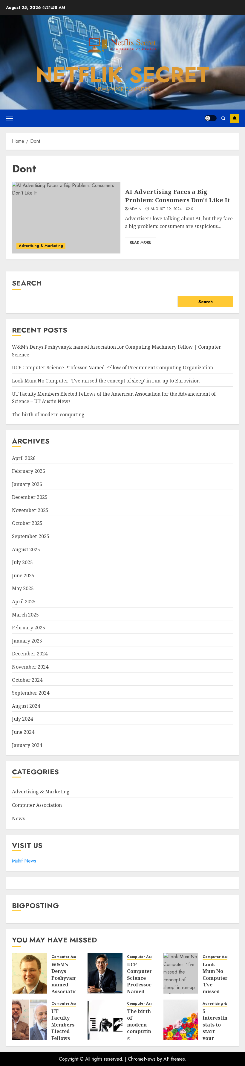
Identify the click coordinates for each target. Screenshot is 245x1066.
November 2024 (30, 666)
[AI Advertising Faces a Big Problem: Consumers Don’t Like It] (66, 217)
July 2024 (22, 719)
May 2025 (23, 588)
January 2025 (27, 640)
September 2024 (30, 693)
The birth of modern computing (48, 414)
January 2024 (27, 745)
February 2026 (28, 471)
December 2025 (30, 497)
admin (136, 209)
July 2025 (22, 562)
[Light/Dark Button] (211, 118)
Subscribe (234, 118)
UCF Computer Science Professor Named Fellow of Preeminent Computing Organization (112, 367)
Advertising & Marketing (41, 245)
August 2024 (26, 706)
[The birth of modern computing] (105, 1020)
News (18, 818)
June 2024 (23, 732)
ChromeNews (142, 1059)
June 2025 (23, 575)
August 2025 (26, 549)
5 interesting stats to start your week (217, 1028)
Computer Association (37, 805)
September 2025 (30, 536)
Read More (140, 242)
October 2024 (27, 680)
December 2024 (30, 653)
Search (27, 283)
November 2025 (30, 510)
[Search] (223, 118)
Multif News (24, 860)
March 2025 (25, 614)
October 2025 (27, 523)
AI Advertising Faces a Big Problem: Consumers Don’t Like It (177, 196)
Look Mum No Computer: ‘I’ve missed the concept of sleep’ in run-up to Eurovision (106, 380)
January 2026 (27, 484)
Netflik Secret (122, 74)
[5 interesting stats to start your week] (180, 1020)
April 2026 (24, 458)
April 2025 (24, 601)
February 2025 (28, 627)
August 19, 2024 (166, 209)
